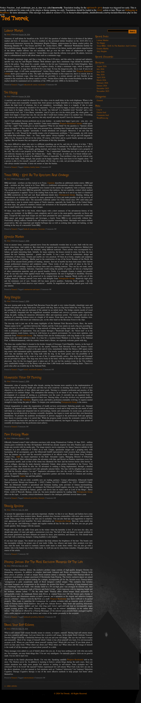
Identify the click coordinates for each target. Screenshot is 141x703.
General (14, 84)
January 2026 (102, 85)
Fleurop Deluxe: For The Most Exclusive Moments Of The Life (43, 562)
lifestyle (41, 498)
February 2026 (102, 82)
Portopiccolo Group (67, 194)
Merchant (27, 399)
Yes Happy (10, 92)
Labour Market (13, 31)
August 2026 (102, 66)
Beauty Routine (14, 506)
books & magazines (30, 229)
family (32, 167)
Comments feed (103, 115)
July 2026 (100, 69)
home (38, 167)
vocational (41, 84)
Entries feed (101, 112)
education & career (30, 84)
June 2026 (101, 71)
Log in (99, 109)
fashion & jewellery (31, 498)
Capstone (51, 182)
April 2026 (101, 77)
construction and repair (32, 289)
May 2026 (101, 74)
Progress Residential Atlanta (71, 123)
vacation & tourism (35, 369)
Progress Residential (58, 598)
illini (8, 34)
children (26, 167)
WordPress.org (102, 118)
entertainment (29, 678)
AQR (18, 456)
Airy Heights (12, 297)
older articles (10, 686)
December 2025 (103, 88)
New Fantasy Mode (16, 434)
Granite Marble (14, 237)
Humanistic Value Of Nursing (22, 377)
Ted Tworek (15, 18)
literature (41, 229)
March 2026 (101, 80)
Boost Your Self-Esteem (19, 625)
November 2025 (103, 91)
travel (26, 369)
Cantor (22, 476)
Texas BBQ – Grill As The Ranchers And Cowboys (36, 175)
